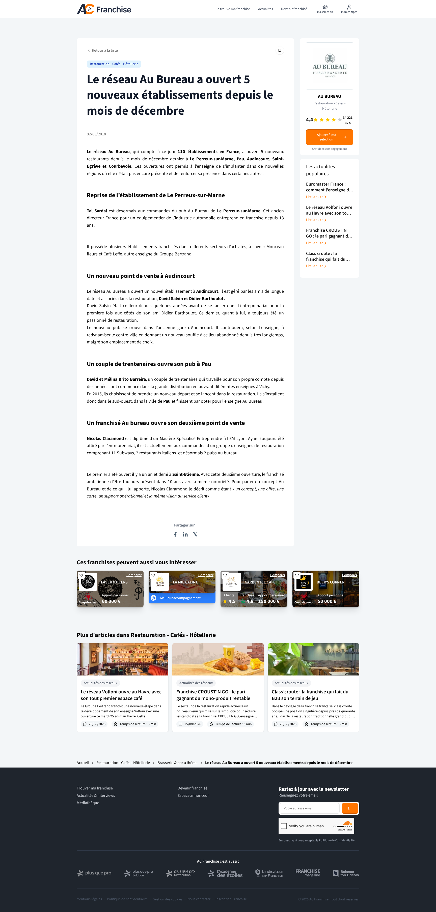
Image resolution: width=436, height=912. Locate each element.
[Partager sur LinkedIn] (185, 534)
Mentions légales (89, 899)
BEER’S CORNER (330, 582)
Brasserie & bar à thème (177, 763)
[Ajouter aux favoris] (81, 575)
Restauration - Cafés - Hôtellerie (114, 64)
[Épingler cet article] (280, 50)
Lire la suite (314, 197)
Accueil (83, 763)
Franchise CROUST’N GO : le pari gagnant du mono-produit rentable (213, 695)
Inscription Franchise (231, 899)
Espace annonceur (193, 795)
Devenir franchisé (192, 788)
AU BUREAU (329, 96)
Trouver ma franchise (95, 788)
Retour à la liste (105, 50)
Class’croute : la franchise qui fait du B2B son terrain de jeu (310, 695)
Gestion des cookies (167, 899)
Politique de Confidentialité (337, 840)
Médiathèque (88, 803)
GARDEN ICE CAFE (260, 582)
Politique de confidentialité (127, 899)
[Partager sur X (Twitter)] (195, 534)
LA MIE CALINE (185, 582)
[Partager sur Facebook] (175, 534)
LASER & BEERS (114, 582)
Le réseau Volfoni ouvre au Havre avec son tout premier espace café (121, 695)
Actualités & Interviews (96, 795)
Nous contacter (198, 899)
